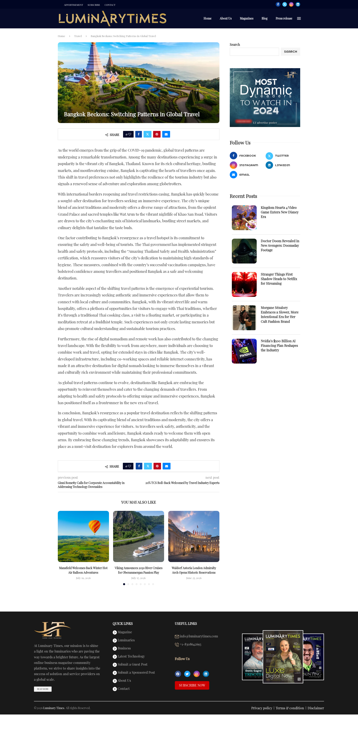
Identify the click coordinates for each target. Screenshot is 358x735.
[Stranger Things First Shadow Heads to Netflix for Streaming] (244, 284)
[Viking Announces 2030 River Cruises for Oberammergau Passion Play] (138, 536)
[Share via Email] (166, 134)
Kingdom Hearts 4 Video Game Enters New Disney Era (280, 212)
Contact (110, 5)
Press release (284, 18)
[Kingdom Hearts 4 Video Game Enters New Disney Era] (244, 217)
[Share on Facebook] (138, 134)
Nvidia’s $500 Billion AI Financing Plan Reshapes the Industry (279, 345)
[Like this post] (129, 134)
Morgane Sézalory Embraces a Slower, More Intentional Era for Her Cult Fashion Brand (280, 314)
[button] (63, 547)
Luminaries (126, 640)
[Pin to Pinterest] (157, 134)
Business (124, 648)
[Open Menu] (299, 18)
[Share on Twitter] (147, 134)
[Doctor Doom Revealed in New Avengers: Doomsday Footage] (244, 251)
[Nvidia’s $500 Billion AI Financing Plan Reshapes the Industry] (244, 351)
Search (235, 44)
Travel (78, 36)
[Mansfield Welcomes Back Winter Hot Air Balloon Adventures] (83, 536)
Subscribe (94, 5)
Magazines (246, 18)
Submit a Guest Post (132, 664)
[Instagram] (291, 4)
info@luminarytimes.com (198, 636)
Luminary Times (53, 708)
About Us (226, 18)
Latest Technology (131, 656)
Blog (264, 18)
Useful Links (186, 623)
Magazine (124, 632)
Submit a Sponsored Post (136, 673)
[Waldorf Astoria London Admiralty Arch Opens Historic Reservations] (193, 536)
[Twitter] (284, 4)
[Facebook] (278, 4)
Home (208, 18)
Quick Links (123, 623)
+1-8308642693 (190, 644)
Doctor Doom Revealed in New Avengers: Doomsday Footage (280, 245)
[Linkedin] (298, 4)
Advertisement (73, 5)
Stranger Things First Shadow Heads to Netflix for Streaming (279, 279)
